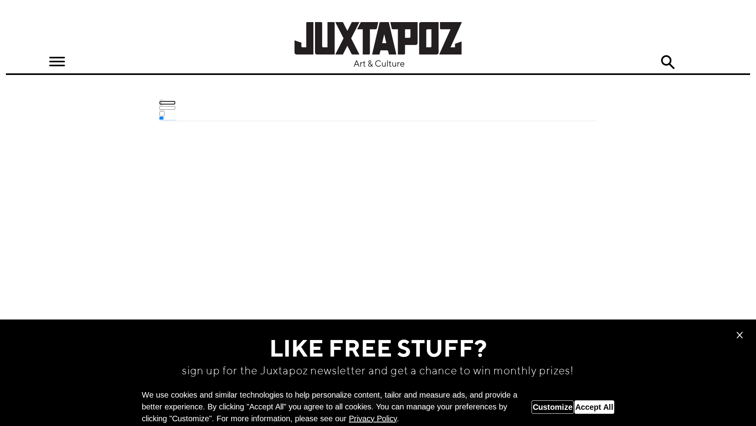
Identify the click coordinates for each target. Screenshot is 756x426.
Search (668, 62)
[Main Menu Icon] (57, 62)
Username (161, 99)
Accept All (594, 407)
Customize (553, 407)
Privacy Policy (373, 418)
